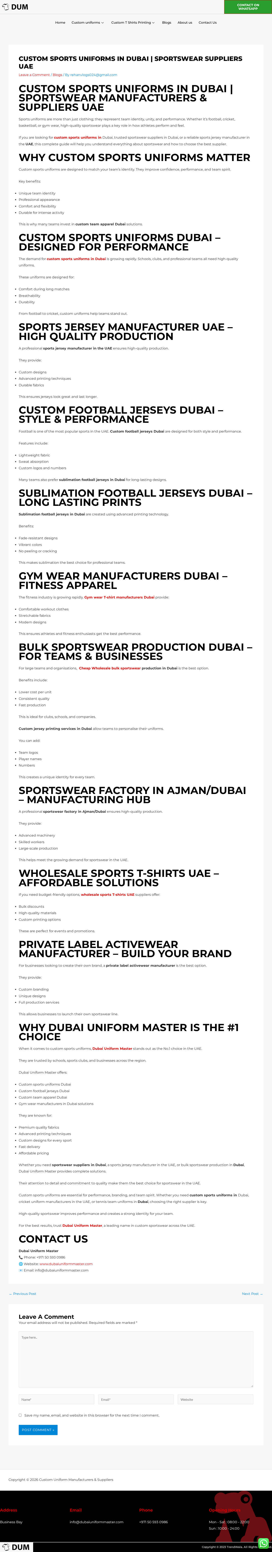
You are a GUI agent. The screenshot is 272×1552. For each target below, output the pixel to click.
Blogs (166, 22)
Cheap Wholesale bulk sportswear (109, 668)
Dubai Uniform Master (112, 1049)
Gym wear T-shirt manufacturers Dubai (119, 597)
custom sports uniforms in (78, 137)
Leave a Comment (34, 75)
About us (185, 22)
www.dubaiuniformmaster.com (66, 1264)
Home (60, 22)
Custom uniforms (86, 22)
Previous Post (22, 1294)
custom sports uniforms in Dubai (76, 259)
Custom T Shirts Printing (131, 22)
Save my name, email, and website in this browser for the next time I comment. (91, 1415)
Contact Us (208, 22)
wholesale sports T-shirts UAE (108, 895)
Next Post (252, 1294)
